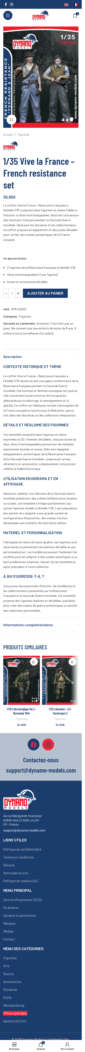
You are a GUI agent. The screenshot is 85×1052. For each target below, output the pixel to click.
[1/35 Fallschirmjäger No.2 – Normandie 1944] (21, 680)
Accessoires (12, 982)
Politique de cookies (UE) (20, 881)
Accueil (8, 134)
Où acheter (11, 908)
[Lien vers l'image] (19, 799)
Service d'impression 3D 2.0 (22, 900)
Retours (9, 865)
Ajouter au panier (45, 293)
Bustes (8, 974)
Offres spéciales (15, 1013)
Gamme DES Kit (14, 1021)
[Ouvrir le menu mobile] (8, 15)
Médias (8, 931)
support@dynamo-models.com (24, 830)
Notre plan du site (15, 873)
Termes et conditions (18, 857)
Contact (9, 939)
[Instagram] (48, 744)
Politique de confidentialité (22, 849)
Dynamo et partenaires (19, 915)
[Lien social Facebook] (5, 4)
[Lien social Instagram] (11, 4)
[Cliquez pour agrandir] (11, 119)
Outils (7, 997)
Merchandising (13, 1005)
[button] (34, 662)
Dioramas (10, 990)
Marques (9, 923)
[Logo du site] (41, 15)
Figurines (23, 134)
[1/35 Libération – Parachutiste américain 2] (60, 680)
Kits (6, 966)
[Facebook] (33, 744)
